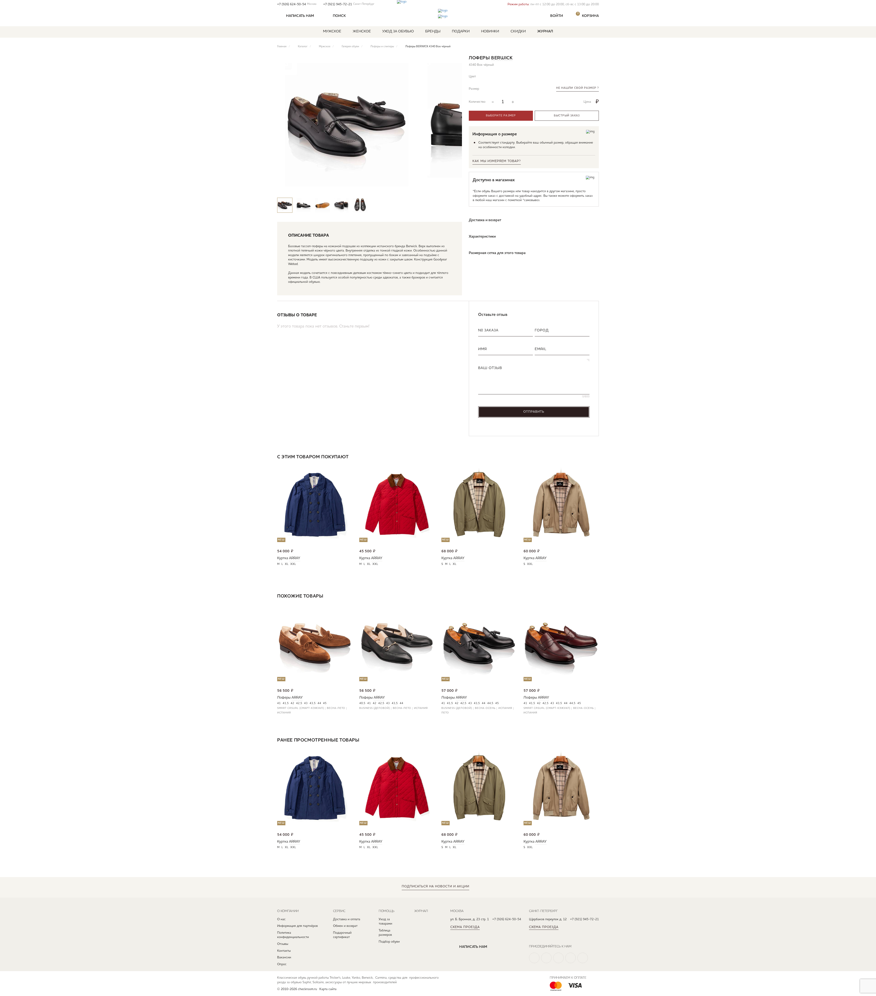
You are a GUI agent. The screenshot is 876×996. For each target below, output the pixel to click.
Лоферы (284, 698)
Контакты (284, 950)
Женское (362, 31)
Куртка (282, 558)
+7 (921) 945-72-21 (348, 4)
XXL (293, 564)
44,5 (490, 703)
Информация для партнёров (297, 926)
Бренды (433, 31)
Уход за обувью (398, 31)
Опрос (282, 964)
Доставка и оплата (346, 919)
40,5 (362, 703)
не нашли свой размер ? (577, 88)
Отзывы (282, 944)
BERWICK (502, 58)
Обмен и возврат (345, 926)
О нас (281, 919)
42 (292, 703)
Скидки (518, 31)
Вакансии (284, 957)
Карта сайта (327, 989)
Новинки (490, 31)
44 (319, 703)
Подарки (461, 31)
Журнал (545, 31)
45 (325, 703)
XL (287, 564)
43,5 (313, 703)
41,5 (286, 703)
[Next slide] (454, 189)
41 (279, 703)
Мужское (332, 31)
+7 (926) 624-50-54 (296, 4)
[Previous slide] (441, 189)
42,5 (299, 703)
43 (306, 703)
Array (294, 558)
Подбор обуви (389, 941)
